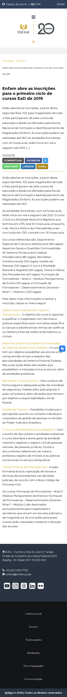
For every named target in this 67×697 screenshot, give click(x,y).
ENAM (61, 4)
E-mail (42, 166)
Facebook (33, 160)
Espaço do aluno (16, 4)
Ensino (33, 626)
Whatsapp (11, 166)
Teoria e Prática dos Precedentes (24, 467)
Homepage (8, 61)
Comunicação (33, 679)
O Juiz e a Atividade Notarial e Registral (28, 429)
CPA (38, 4)
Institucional (33, 613)
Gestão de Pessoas (15, 409)
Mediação (33, 652)
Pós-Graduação (33, 666)
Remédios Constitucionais (20, 380)
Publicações (34, 639)
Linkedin (28, 166)
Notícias (21, 61)
